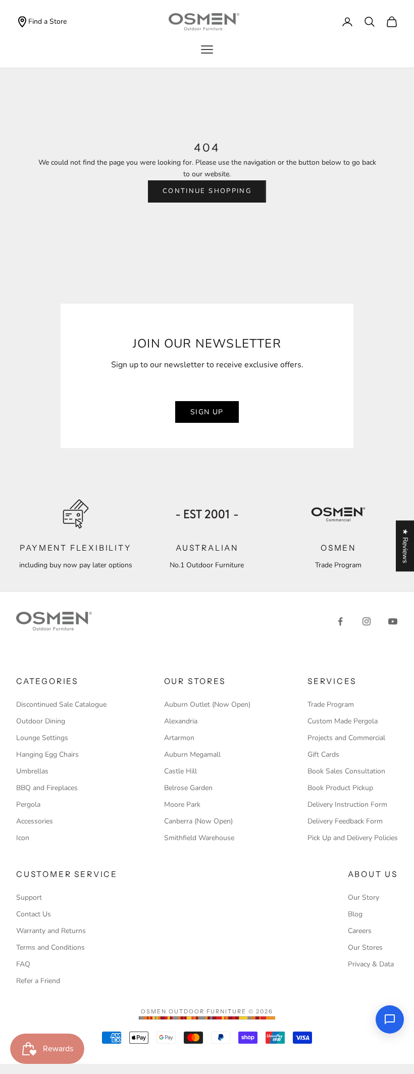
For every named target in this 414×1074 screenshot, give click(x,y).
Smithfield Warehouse (199, 838)
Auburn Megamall (192, 754)
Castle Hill (180, 771)
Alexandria (180, 721)
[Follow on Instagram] (366, 621)
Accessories (34, 821)
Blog (355, 914)
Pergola (28, 804)
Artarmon (179, 738)
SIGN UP (207, 412)
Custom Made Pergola (342, 721)
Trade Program (330, 704)
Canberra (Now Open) (198, 821)
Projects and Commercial (346, 738)
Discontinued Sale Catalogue (61, 704)
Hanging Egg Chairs (47, 754)
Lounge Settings (42, 738)
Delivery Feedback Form (345, 821)
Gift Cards (323, 754)
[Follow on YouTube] (393, 621)
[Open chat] (390, 1019)
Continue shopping (207, 191)
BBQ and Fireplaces (47, 788)
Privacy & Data (371, 964)
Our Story (363, 897)
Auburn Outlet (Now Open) (207, 704)
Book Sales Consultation (346, 771)
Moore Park (182, 804)
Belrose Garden (188, 788)
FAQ (23, 964)
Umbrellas (32, 771)
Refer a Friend (38, 981)
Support (29, 897)
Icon (22, 838)
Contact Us (33, 914)
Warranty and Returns (51, 931)
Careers (360, 931)
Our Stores (365, 947)
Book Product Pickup (340, 788)
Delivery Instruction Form (347, 804)
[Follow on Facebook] (340, 621)
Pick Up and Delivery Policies (352, 838)
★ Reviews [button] (405, 545)
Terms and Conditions (50, 947)
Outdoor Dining (40, 721)
